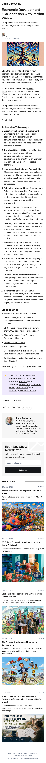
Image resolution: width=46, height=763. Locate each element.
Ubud (36, 759)
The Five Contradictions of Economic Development (19, 643)
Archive (25, 753)
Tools (30, 756)
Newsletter (17, 400)
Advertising (33, 753)
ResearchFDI (24, 384)
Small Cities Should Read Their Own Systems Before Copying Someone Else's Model (21, 699)
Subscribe (23, 470)
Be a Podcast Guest (20, 756)
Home (9, 753)
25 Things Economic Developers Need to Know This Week (21, 543)
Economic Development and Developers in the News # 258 (22, 595)
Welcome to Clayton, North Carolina (20, 313)
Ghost (31, 759)
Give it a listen (8, 120)
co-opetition (34, 97)
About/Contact (17, 753)
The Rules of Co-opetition (15, 346)
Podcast (6, 400)
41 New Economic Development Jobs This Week (21, 491)
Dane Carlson (6, 37)
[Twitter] (30, 418)
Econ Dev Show (11, 4)
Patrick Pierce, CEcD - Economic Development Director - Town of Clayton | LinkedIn (22, 321)
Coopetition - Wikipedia (14, 342)
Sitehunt (15, 759)
